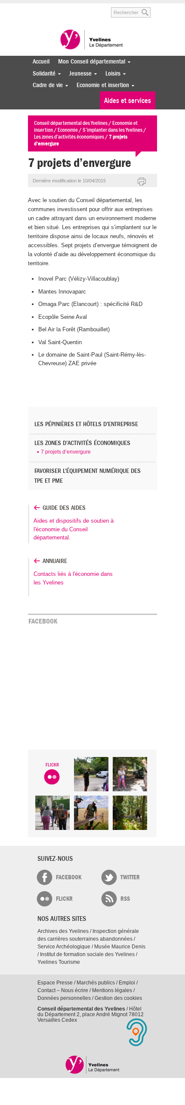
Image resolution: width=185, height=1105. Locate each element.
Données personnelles (64, 998)
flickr (64, 899)
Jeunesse (78, 73)
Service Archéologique (63, 947)
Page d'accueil (92, 1064)
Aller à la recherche (92, 8)
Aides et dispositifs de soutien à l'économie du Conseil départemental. (74, 529)
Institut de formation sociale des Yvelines (87, 954)
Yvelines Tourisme (58, 962)
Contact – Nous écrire (62, 990)
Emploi (127, 983)
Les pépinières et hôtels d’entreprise (86, 424)
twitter (130, 877)
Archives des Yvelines (63, 931)
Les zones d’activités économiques (82, 443)
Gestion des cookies (118, 998)
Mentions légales (112, 990)
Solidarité (42, 73)
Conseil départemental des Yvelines (92, 40)
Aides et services (127, 100)
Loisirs (110, 73)
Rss (125, 899)
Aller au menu (34, 8)
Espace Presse (55, 983)
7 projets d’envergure (66, 452)
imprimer (142, 182)
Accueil (41, 61)
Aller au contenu (61, 8)
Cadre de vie (45, 85)
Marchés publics (96, 983)
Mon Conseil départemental (89, 61)
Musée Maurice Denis (119, 947)
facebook (68, 877)
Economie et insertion (100, 85)
